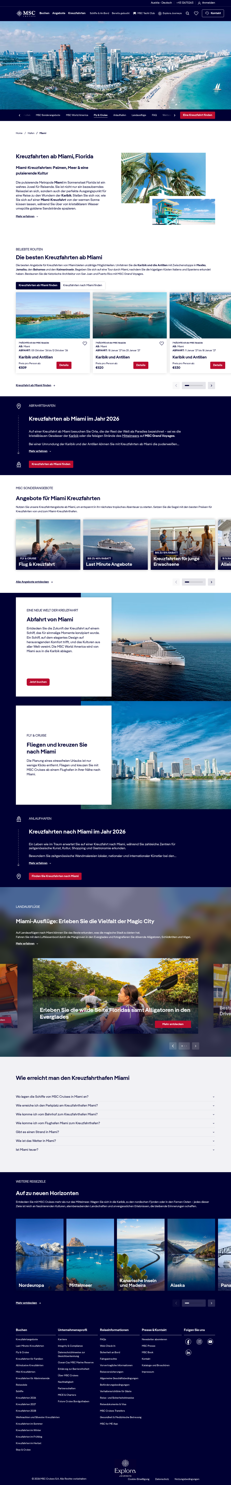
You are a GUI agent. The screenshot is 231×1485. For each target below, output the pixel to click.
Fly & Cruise (101, 115)
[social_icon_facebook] (188, 1341)
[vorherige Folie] (172, 1046)
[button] (85, 343)
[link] (173, 1024)
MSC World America (77, 115)
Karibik (74, 436)
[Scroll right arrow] (174, 115)
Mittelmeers (130, 436)
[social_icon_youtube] (210, 1341)
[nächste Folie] (211, 582)
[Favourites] (196, 13)
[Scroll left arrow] (19, 115)
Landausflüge (139, 115)
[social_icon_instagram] (199, 1341)
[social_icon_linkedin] (188, 1352)
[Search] (187, 13)
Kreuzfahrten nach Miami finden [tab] (82, 285)
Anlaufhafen (119, 115)
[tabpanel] (115, 342)
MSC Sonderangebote (48, 115)
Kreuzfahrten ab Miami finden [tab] (38, 285)
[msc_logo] (25, 13)
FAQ (154, 115)
